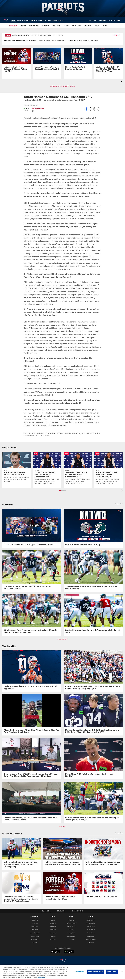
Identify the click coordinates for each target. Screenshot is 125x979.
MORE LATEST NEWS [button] (62, 639)
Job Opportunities (91, 939)
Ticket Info (71, 920)
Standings (53, 939)
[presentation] (122, 81)
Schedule (53, 936)
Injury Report (53, 926)
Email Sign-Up (91, 926)
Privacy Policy (42, 977)
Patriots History (35, 936)
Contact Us (91, 942)
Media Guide (90, 936)
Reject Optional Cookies (95, 971)
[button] (57, 81)
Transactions (53, 933)
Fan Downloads (91, 929)
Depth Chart (53, 923)
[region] (62, 972)
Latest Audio (34, 926)
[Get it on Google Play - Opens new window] (69, 952)
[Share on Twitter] (90, 110)
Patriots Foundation (35, 933)
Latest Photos (34, 929)
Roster (53, 920)
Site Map (34, 942)
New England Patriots (38, 108)
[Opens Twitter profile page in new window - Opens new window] (33, 111)
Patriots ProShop (90, 920)
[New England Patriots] (62, 960)
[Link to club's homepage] (5, 20)
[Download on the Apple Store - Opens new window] (55, 951)
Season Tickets (71, 926)
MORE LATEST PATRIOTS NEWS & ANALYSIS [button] (62, 86)
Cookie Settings (79, 971)
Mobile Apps (90, 933)
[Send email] (94, 110)
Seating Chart (71, 933)
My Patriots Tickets (71, 923)
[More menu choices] (63, 20)
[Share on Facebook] (86, 110)
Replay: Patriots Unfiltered (20, 35)
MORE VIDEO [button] (62, 826)
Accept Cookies (112, 971)
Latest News (35, 920)
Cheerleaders (34, 939)
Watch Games (71, 939)
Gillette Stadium (71, 936)
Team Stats (53, 929)
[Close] (122, 972)
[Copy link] (98, 109)
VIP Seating (71, 929)
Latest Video (35, 923)
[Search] (90, 20)
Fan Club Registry (90, 923)
